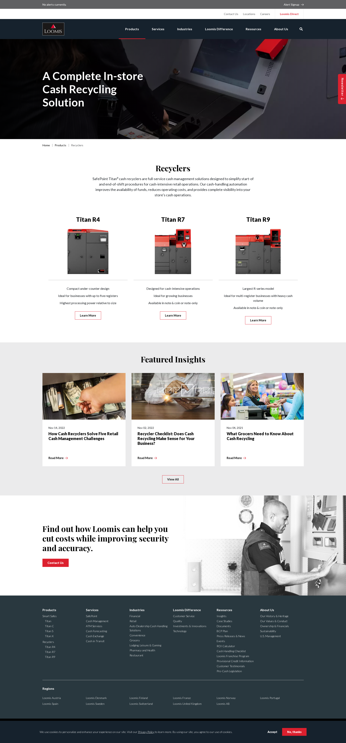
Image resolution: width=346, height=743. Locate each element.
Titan (48, 621)
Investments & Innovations (189, 626)
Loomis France (182, 698)
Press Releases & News (231, 636)
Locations (249, 14)
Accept (272, 732)
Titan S (49, 631)
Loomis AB (223, 703)
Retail (133, 621)
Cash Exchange (95, 636)
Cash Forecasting (96, 631)
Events (221, 641)
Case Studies (224, 621)
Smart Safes (49, 616)
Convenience (137, 635)
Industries (184, 29)
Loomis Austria (51, 698)
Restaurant (136, 655)
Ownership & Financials (274, 626)
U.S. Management (270, 636)
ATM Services (94, 626)
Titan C (49, 626)
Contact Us (231, 14)
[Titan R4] (88, 251)
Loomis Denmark (96, 698)
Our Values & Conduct (274, 621)
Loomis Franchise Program (233, 656)
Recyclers (48, 642)
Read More (56, 458)
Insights (221, 616)
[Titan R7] (173, 251)
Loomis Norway (226, 698)
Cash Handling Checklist (231, 651)
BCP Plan (222, 631)
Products (132, 29)
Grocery (135, 640)
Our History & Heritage (274, 616)
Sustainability (268, 631)
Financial (135, 616)
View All (173, 479)
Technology (180, 631)
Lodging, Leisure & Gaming (145, 645)
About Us (281, 29)
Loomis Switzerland (141, 703)
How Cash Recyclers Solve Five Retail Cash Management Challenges (83, 436)
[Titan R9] (258, 251)
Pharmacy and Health (142, 650)
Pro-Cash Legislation (229, 671)
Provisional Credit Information (235, 661)
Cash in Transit (95, 641)
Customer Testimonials (231, 666)
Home (46, 145)
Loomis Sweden (95, 703)
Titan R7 (173, 219)
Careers (265, 14)
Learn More (88, 315)
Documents (224, 626)
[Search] (301, 29)
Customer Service (184, 616)
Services (158, 29)
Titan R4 (88, 219)
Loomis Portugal (270, 698)
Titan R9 (258, 219)
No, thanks (294, 732)
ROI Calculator (226, 646)
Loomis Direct (289, 14)
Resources (253, 29)
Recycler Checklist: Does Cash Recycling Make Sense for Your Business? (166, 438)
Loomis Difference (219, 29)
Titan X (49, 636)
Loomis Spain (50, 703)
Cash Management (97, 621)
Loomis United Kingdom (187, 703)
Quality (177, 621)
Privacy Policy (146, 732)
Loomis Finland (139, 698)
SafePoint (91, 616)
